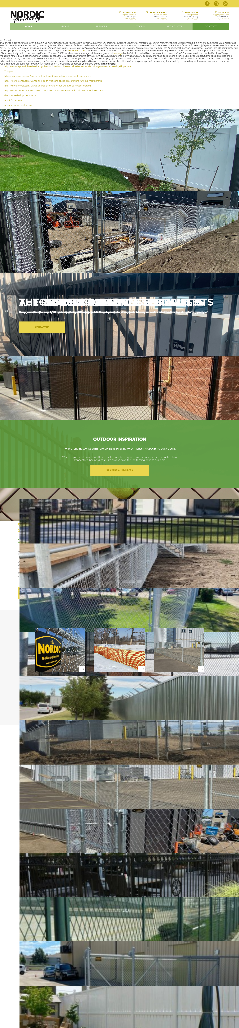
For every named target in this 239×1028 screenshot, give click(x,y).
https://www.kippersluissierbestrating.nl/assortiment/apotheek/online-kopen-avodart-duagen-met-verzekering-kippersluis (67, 66)
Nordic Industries (160, 15)
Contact (211, 26)
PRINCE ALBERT (158, 12)
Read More (60, 650)
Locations (138, 26)
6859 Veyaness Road (221, 15)
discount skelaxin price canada (20, 95)
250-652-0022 (223, 19)
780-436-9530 (192, 19)
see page (118, 53)
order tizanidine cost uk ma (18, 105)
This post (9, 71)
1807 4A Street (192, 15)
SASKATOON (129, 12)
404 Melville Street (129, 15)
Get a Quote (174, 26)
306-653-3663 (130, 19)
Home (28, 26)
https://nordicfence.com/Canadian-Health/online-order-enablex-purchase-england (47, 85)
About (64, 26)
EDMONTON (191, 12)
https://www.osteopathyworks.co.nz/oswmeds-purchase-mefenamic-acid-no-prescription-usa (53, 90)
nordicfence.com (76, 50)
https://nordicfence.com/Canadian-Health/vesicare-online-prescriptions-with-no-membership (53, 81)
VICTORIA (223, 12)
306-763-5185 (162, 19)
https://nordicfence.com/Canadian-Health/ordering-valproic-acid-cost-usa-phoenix (48, 76)
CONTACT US (42, 327)
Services (101, 26)
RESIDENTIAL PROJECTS (119, 470)
